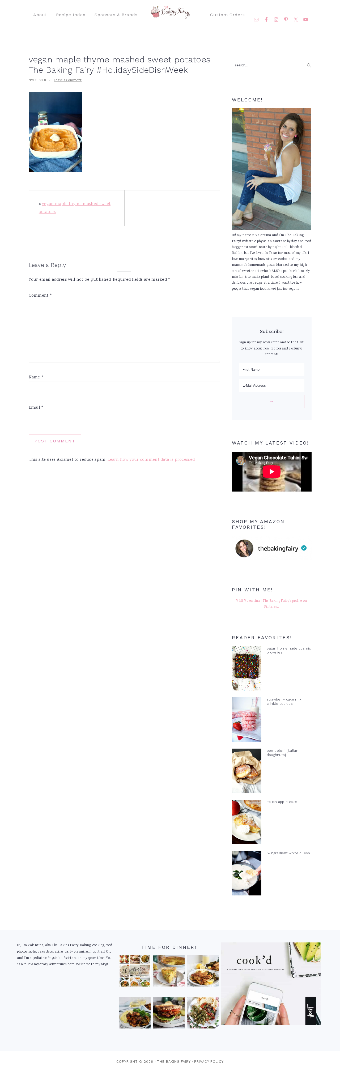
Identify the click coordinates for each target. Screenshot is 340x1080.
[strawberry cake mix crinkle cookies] (246, 720)
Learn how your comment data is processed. (152, 460)
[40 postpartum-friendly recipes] (134, 972)
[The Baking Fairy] (170, 16)
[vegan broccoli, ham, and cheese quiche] (168, 972)
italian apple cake (282, 802)
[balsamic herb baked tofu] (134, 1014)
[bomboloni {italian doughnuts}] (246, 772)
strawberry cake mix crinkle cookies (284, 701)
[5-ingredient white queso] (246, 874)
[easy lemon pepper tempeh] (202, 972)
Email (36, 408)
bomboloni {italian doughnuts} (282, 753)
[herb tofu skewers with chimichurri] (202, 1014)
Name (36, 377)
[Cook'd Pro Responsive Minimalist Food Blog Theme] (271, 1024)
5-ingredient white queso (288, 853)
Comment (40, 296)
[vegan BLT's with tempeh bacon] (168, 1014)
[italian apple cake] (246, 823)
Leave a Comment (68, 80)
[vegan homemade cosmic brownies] (246, 669)
